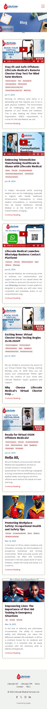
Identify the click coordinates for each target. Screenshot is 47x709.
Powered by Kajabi (23, 703)
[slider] (21, 61)
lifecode (14, 170)
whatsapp (16, 265)
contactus (9, 262)
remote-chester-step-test (14, 87)
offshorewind (22, 84)
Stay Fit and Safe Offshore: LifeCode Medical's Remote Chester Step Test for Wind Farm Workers (22, 71)
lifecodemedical (11, 84)
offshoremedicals (27, 262)
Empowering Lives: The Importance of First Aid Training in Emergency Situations (19, 610)
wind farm (27, 90)
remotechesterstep (12, 351)
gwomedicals (27, 81)
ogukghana (27, 348)
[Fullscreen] (42, 61)
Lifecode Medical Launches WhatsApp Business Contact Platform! (22, 254)
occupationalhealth (25, 170)
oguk (36, 262)
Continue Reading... (13, 123)
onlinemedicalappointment (14, 173)
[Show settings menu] (38, 61)
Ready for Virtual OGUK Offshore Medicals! (20, 436)
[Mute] (33, 61)
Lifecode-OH (13, 684)
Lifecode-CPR (26, 684)
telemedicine (29, 173)
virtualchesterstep (26, 351)
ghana (8, 170)
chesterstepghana (11, 345)
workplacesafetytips (12, 536)
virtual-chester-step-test (14, 90)
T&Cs (28, 686)
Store (37, 684)
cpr (7, 620)
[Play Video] (5, 61)
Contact (20, 686)
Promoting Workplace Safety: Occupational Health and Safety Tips (23, 526)
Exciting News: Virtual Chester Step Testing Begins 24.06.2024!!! (23, 338)
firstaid (12, 620)
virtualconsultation (12, 177)
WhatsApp (13, 285)
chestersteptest (11, 81)
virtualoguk (19, 448)
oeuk (7, 445)
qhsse (30, 533)
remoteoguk (10, 448)
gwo (19, 81)
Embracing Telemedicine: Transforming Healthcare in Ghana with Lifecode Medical (23, 163)
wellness (8, 265)
